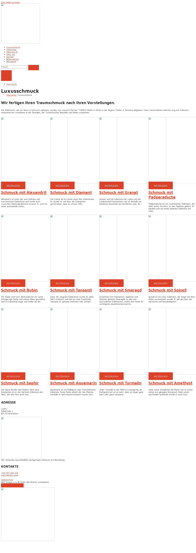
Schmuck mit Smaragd (120, 290)
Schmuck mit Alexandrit (24, 192)
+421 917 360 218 (9, 473)
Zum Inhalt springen (10, 2)
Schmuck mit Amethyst (170, 382)
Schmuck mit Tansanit (71, 290)
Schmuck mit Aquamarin (73, 382)
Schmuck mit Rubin (19, 290)
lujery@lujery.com (9, 475)
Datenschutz (7, 480)
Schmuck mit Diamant (71, 192)
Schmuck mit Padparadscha (162, 194)
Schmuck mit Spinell (168, 290)
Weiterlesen (13, 185)
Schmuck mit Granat (118, 192)
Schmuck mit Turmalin (120, 382)
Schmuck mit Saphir (20, 382)
